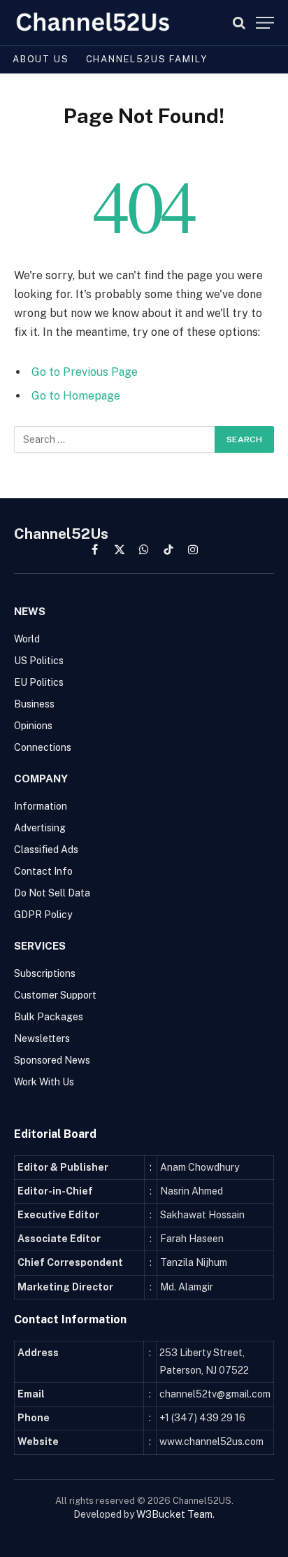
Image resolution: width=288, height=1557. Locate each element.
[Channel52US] (92, 22)
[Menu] (265, 22)
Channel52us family (147, 59)
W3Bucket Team (174, 1514)
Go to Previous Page (84, 372)
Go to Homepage (75, 395)
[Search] (239, 22)
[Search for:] (115, 439)
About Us (41, 59)
